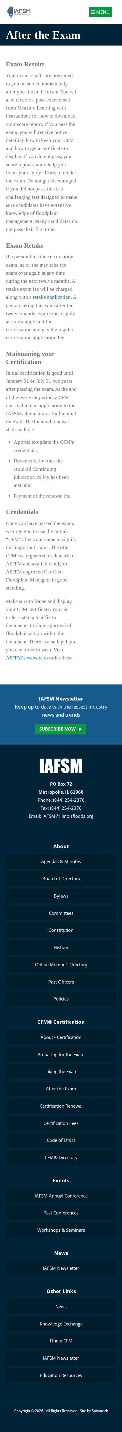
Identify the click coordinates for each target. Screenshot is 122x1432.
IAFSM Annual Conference (61, 1196)
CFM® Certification (61, 1021)
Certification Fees (61, 1123)
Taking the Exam (61, 1071)
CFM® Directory (61, 1157)
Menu (102, 12)
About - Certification (61, 1037)
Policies (61, 999)
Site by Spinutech (94, 1410)
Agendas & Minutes (61, 861)
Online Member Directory (61, 964)
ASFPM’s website (24, 658)
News (61, 1253)
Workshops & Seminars (61, 1230)
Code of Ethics (61, 1140)
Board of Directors (61, 878)
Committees (61, 913)
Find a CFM (61, 1341)
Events (61, 1180)
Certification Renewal (61, 1106)
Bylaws (61, 896)
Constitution (61, 930)
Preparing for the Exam (61, 1054)
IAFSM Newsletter (61, 1268)
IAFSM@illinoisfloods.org (67, 816)
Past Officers (61, 982)
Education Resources (61, 1375)
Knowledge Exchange (61, 1324)
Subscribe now (57, 729)
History (61, 947)
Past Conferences (61, 1213)
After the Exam (61, 1089)
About (61, 846)
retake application (52, 297)
